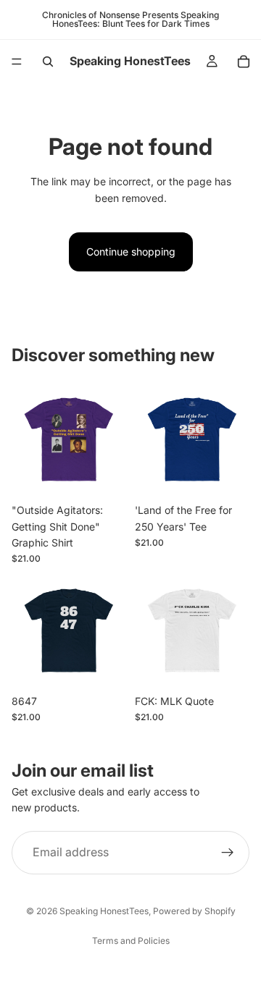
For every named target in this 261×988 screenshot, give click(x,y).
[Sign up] (227, 852)
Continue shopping (130, 251)
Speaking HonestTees (104, 910)
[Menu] (16, 61)
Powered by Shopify (194, 910)
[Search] (48, 61)
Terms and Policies (131, 940)
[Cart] (244, 61)
